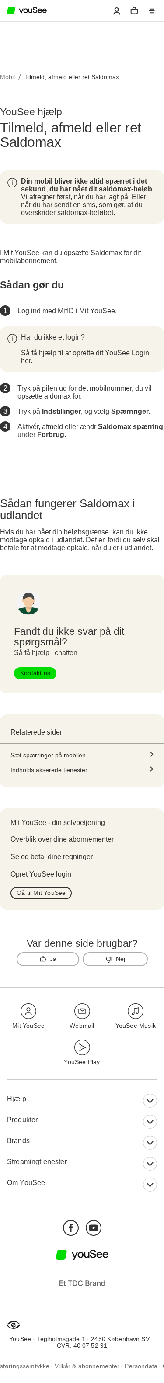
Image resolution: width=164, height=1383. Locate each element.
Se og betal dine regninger (51, 856)
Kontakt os (35, 672)
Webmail (82, 1025)
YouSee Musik (135, 1025)
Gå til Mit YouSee (41, 892)
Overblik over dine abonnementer (62, 839)
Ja (53, 958)
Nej (121, 958)
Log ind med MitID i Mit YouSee (66, 311)
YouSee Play (82, 1061)
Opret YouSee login (40, 874)
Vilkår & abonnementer (87, 1365)
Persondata (141, 1365)
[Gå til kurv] (134, 11)
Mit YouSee (28, 1025)
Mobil (7, 76)
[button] (117, 11)
